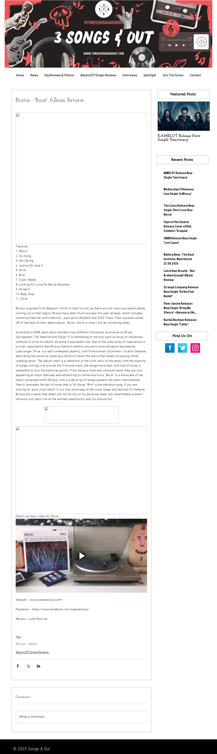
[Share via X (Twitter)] (28, 666)
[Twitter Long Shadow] (182, 348)
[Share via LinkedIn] (38, 666)
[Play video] (81, 556)
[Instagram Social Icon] (195, 348)
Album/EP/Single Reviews (32, 652)
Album (32, 644)
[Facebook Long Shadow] (170, 348)
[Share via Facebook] (18, 666)
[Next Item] (203, 116)
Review (21, 644)
